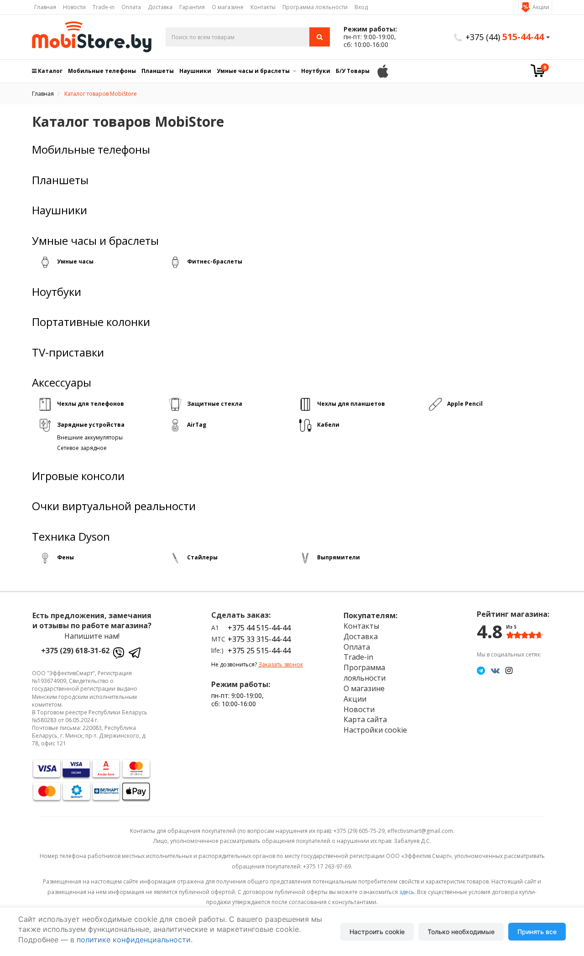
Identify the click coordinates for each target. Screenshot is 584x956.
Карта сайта (365, 719)
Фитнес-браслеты (214, 261)
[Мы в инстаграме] (509, 670)
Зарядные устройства (91, 425)
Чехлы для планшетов (351, 404)
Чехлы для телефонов (90, 404)
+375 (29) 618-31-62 (75, 651)
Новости (74, 7)
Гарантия (192, 7)
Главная (45, 7)
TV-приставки (68, 352)
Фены (65, 557)
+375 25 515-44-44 (259, 651)
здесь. (407, 892)
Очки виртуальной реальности (114, 506)
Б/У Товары (353, 71)
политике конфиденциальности (134, 939)
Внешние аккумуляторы (90, 437)
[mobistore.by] (92, 36)
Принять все (537, 931)
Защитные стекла (214, 404)
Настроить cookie (377, 931)
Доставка (160, 7)
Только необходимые (461, 931)
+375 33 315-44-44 (259, 639)
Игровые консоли (78, 476)
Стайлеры (202, 557)
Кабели (328, 425)
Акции (540, 7)
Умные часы (75, 261)
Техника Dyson (71, 537)
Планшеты (157, 71)
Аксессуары (61, 382)
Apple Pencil (465, 404)
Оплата (131, 7)
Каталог (49, 71)
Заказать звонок (280, 664)
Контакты (263, 7)
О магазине (228, 7)
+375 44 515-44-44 (259, 628)
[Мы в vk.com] (495, 670)
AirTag (196, 425)
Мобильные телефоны (102, 71)
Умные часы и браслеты (253, 71)
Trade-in (104, 7)
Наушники (195, 71)
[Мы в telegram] (481, 670)
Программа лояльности (315, 7)
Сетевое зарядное (82, 448)
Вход (361, 7)
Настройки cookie (375, 730)
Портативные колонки (91, 322)
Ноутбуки (315, 71)
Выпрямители (338, 557)
